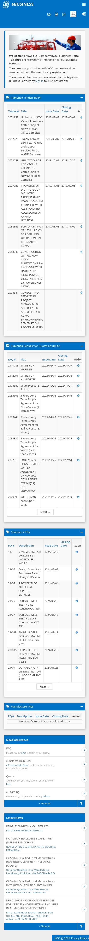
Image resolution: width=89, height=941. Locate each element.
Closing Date (66, 109)
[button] (14, 42)
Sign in (39, 81)
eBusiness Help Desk (17, 765)
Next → (45, 512)
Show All (45, 803)
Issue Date (52, 111)
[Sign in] (84, 14)
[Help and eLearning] (56, 14)
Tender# (13, 111)
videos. (46, 796)
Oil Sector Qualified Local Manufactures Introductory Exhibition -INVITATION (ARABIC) (30, 871)
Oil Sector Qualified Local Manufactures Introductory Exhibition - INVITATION (27, 891)
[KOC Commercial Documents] (49, 14)
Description (26, 545)
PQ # (11, 545)
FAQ (23, 752)
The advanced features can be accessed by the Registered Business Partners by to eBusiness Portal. (44, 79)
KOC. (9, 783)
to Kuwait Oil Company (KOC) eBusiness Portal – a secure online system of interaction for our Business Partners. (44, 59)
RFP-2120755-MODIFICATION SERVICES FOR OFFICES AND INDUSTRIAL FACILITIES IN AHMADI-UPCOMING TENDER (29, 915)
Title (23, 111)
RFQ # (12, 359)
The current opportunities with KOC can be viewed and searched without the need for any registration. (42, 70)
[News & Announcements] (63, 14)
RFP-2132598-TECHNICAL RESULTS (24, 830)
